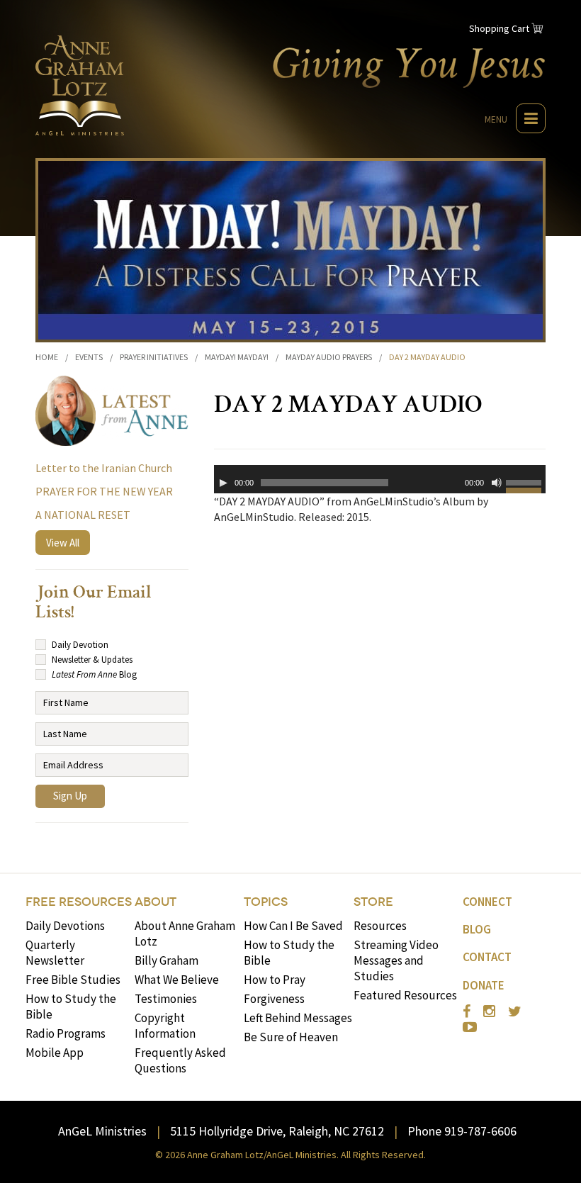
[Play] (223, 482)
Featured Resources (405, 995)
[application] (380, 479)
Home (46, 357)
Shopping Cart (499, 28)
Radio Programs (66, 1033)
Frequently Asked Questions (180, 1060)
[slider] (526, 485)
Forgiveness (274, 999)
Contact (487, 957)
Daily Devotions (65, 925)
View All (62, 542)
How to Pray (274, 979)
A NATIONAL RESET (82, 515)
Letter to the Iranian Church (103, 468)
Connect (487, 901)
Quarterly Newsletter (55, 952)
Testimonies (166, 999)
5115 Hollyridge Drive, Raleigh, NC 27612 (277, 1131)
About (155, 902)
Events (89, 357)
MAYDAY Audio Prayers (329, 357)
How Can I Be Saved (293, 925)
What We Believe (177, 979)
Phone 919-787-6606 (462, 1131)
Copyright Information (165, 1025)
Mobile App (55, 1052)
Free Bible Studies (73, 979)
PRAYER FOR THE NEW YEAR (104, 491)
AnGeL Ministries (102, 1131)
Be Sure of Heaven (291, 1037)
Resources (380, 925)
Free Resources (79, 902)
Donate (483, 985)
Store (373, 902)
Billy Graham (166, 960)
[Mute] (496, 482)
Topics (266, 902)
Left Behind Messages (298, 1018)
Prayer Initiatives (154, 357)
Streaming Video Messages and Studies (396, 960)
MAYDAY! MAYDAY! (237, 357)
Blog (477, 929)
